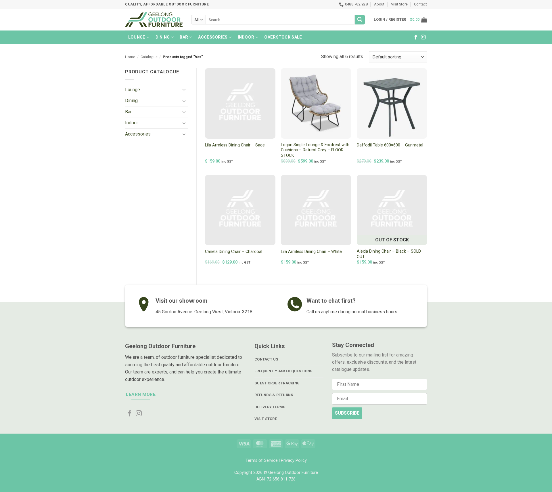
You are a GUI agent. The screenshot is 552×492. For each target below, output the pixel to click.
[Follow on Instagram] (423, 37)
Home (130, 57)
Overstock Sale (283, 37)
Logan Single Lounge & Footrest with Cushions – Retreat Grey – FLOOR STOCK (315, 150)
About (379, 4)
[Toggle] (184, 89)
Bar (184, 37)
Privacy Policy (294, 460)
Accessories (212, 37)
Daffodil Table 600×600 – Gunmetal (390, 145)
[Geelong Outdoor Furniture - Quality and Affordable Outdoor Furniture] (154, 19)
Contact (420, 4)
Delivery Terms (269, 407)
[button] (418, 19)
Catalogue (149, 57)
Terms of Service (262, 460)
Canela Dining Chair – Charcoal (233, 251)
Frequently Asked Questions (283, 371)
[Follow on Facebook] (415, 37)
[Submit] (360, 20)
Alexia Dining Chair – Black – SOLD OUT (389, 254)
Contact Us (266, 359)
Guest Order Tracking (277, 383)
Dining (163, 37)
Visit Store (399, 4)
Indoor (246, 37)
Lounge (136, 37)
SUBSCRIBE (347, 413)
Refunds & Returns (273, 395)
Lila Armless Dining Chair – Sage (235, 145)
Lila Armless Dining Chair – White (311, 251)
